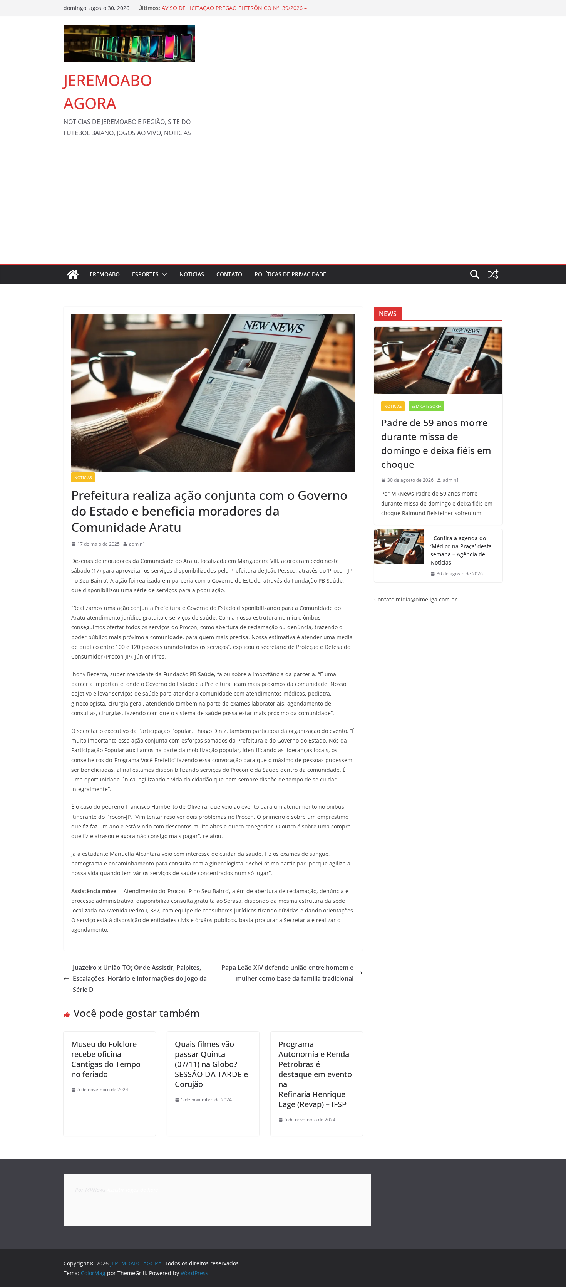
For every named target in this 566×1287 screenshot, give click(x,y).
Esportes (145, 274)
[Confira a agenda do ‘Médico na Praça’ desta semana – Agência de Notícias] (399, 556)
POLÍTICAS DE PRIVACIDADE (290, 274)
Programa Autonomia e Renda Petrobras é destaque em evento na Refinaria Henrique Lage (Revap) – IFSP (315, 1074)
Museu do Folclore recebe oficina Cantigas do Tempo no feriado (106, 1059)
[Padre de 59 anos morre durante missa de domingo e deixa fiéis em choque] (438, 360)
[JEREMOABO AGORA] (73, 274)
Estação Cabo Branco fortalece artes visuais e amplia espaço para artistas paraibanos (230, 11)
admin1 (137, 544)
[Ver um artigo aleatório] (493, 274)
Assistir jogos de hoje (132, 1189)
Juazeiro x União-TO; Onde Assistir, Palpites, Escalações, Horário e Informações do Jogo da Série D (140, 978)
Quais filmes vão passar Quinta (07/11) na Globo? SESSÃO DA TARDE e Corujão (211, 1064)
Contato (229, 274)
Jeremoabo (104, 274)
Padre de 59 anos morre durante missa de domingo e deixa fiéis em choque (436, 443)
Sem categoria (426, 406)
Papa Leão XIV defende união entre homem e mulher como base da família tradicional (287, 973)
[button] (163, 274)
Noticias (191, 274)
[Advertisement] (283, 206)
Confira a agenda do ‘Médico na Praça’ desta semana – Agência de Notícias (461, 550)
